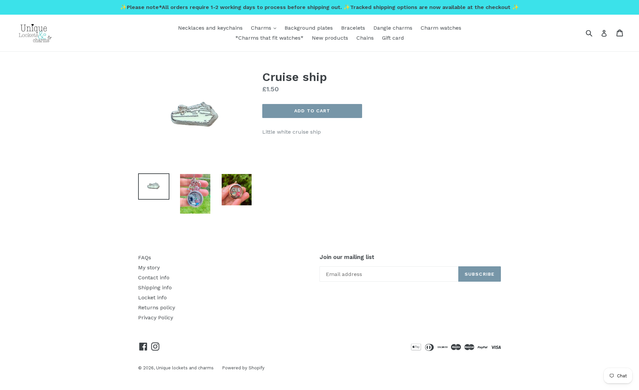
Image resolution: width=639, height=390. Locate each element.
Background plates (309, 28)
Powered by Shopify (243, 367)
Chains (365, 38)
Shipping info (155, 287)
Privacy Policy (155, 317)
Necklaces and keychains (210, 28)
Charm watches (441, 28)
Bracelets (353, 28)
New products (330, 38)
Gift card (393, 38)
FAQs (144, 257)
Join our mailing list (347, 257)
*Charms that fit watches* (269, 38)
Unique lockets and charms (185, 367)
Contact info (153, 277)
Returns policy (156, 307)
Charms (265, 27)
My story (149, 267)
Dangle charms (392, 28)
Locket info (152, 297)
